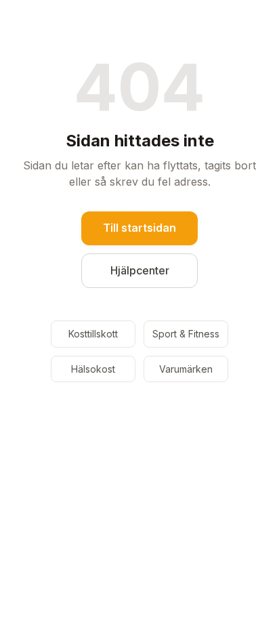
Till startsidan (139, 227)
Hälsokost (93, 369)
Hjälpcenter (139, 270)
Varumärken (186, 369)
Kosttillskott (93, 333)
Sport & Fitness (185, 333)
